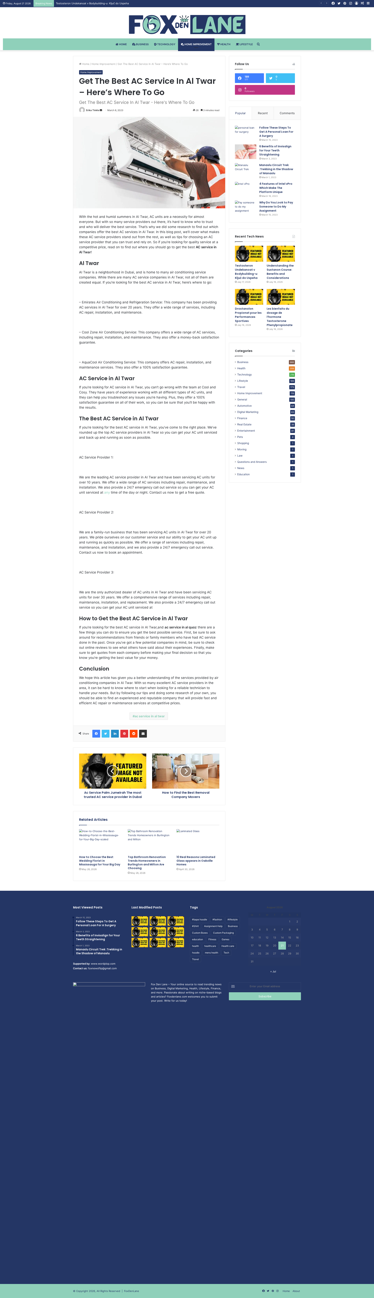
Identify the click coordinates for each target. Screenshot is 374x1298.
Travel (241, 387)
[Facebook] (96, 734)
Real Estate (244, 424)
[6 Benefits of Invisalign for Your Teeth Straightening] (245, 151)
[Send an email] (101, 110)
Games (225, 939)
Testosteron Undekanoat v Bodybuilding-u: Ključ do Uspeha (246, 272)
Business (142, 44)
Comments (287, 113)
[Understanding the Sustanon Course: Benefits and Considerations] (281, 254)
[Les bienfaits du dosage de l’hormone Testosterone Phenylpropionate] (281, 297)
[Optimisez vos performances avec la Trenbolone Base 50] (176, 932)
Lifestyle (246, 44)
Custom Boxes (200, 932)
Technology (166, 44)
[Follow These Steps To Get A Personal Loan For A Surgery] (245, 133)
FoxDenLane (131, 1291)
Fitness (212, 939)
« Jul (273, 971)
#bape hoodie (199, 919)
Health (225, 44)
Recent (263, 113)
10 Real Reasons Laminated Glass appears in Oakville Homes (195, 860)
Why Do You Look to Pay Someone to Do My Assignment (276, 207)
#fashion (217, 919)
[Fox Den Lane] (187, 24)
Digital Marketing (247, 412)
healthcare (210, 946)
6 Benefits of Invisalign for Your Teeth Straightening (275, 150)
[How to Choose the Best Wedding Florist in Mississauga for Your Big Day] (100, 841)
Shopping (243, 443)
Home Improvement (198, 44)
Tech (226, 952)
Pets (240, 436)
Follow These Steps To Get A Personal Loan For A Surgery (276, 132)
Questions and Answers (252, 461)
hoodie (195, 952)
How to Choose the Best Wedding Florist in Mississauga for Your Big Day (99, 860)
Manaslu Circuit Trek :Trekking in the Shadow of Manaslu (276, 169)
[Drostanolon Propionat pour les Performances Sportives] (249, 297)
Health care (227, 946)
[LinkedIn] (115, 734)
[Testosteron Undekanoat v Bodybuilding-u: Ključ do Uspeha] (249, 254)
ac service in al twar (150, 716)
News (240, 468)
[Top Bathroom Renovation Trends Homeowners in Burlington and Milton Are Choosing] (149, 841)
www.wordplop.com (103, 963)
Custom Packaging (223, 932)
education (197, 939)
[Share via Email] (143, 734)
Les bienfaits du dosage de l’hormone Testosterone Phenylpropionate (280, 317)
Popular (240, 113)
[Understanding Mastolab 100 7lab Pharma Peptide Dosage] (176, 942)
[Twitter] (105, 734)
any (107, 492)
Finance (242, 418)
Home (122, 44)
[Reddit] (134, 734)
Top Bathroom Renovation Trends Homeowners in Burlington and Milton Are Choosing (147, 862)
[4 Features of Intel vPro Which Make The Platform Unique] (245, 189)
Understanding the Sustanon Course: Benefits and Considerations (96, 3)
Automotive (244, 405)
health (195, 946)
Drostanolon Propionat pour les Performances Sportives (248, 315)
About (296, 1291)
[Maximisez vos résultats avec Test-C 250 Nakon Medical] (139, 942)
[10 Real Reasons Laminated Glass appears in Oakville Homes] (197, 841)
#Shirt (195, 926)
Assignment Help (213, 926)
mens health (211, 952)
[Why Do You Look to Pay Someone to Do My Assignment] (245, 208)
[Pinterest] (124, 734)
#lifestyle (233, 919)
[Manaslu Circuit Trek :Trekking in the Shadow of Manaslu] (245, 170)
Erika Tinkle (92, 110)
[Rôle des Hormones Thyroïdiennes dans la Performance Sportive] (158, 942)
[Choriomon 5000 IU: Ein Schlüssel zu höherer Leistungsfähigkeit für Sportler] (139, 921)
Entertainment (246, 430)
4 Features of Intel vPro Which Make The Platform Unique (275, 188)
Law (240, 455)
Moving (241, 449)
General (242, 399)
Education (243, 474)
